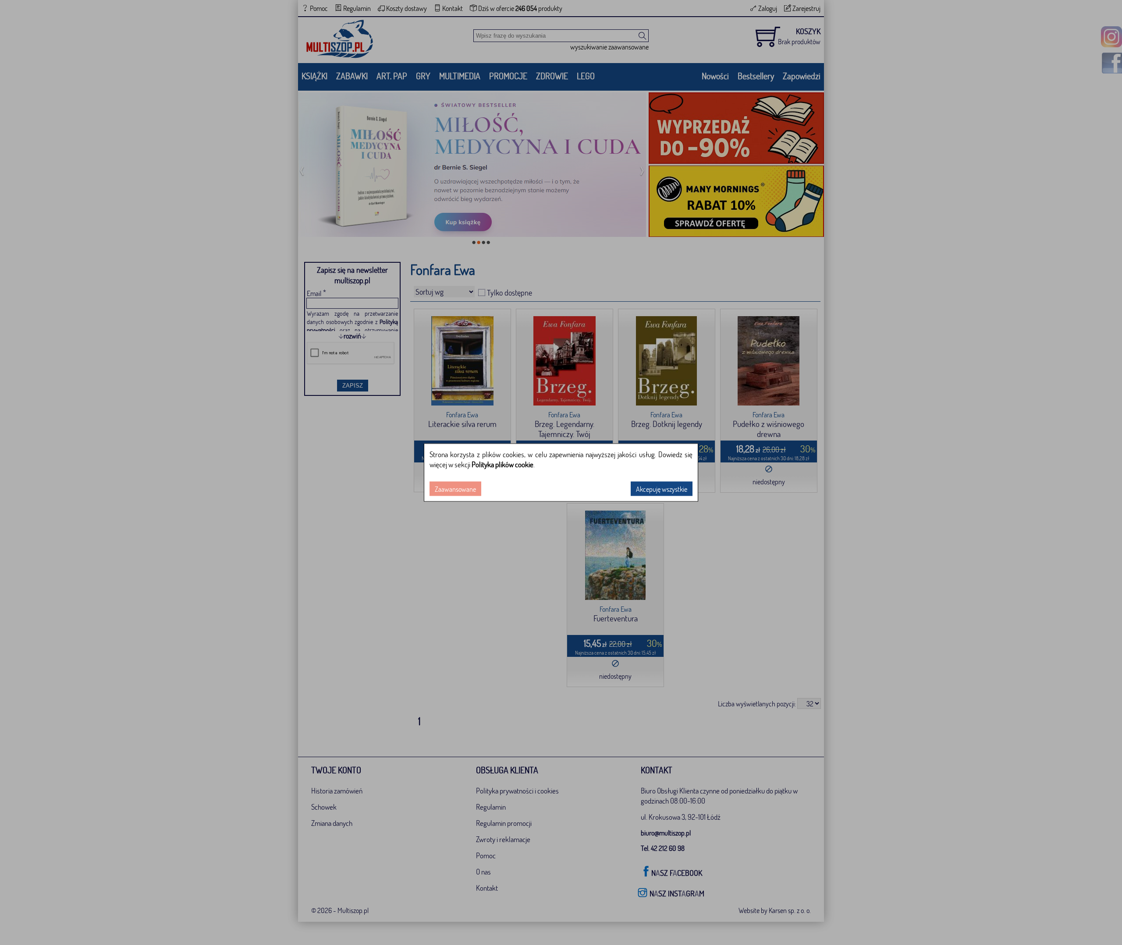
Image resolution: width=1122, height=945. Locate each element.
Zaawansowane (455, 489)
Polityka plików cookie (502, 464)
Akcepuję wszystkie (661, 489)
